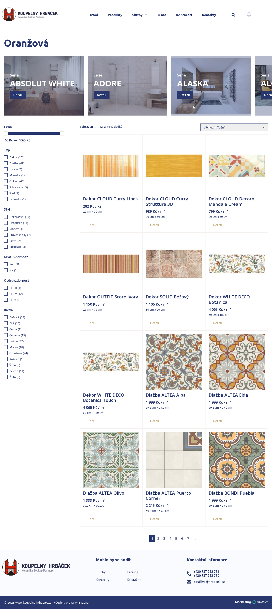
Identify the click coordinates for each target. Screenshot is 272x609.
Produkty (115, 15)
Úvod (94, 15)
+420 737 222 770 (206, 575)
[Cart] (249, 15)
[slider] (6, 133)
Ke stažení (184, 15)
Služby (137, 15)
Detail (18, 95)
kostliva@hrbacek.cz (209, 582)
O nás (162, 15)
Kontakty (209, 15)
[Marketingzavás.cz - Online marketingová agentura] (251, 603)
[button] (233, 15)
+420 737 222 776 (206, 571)
